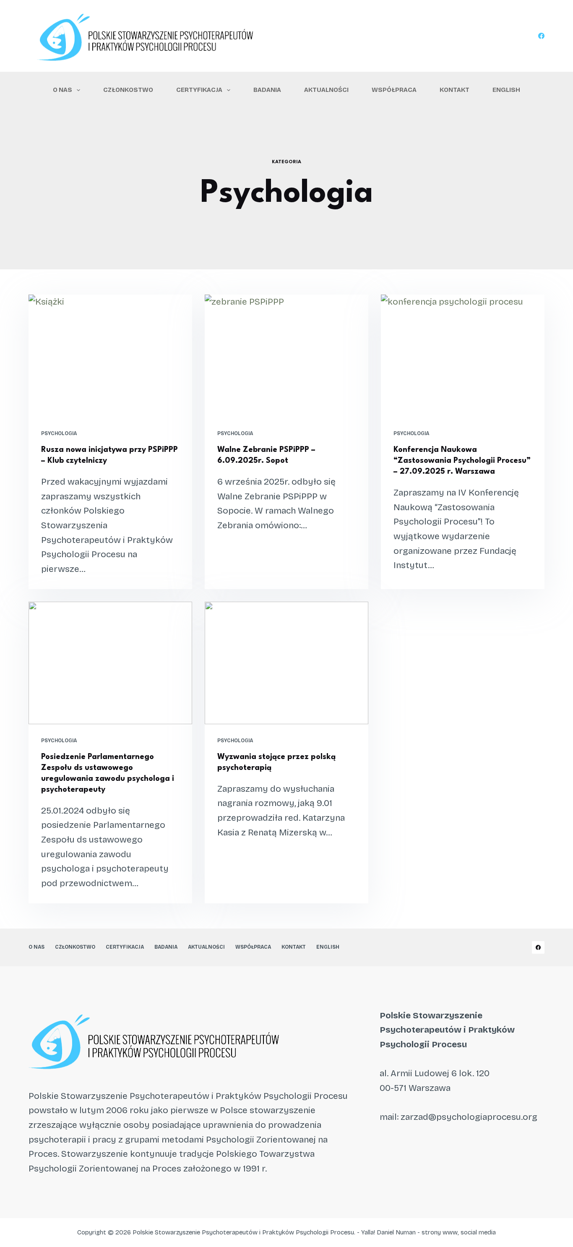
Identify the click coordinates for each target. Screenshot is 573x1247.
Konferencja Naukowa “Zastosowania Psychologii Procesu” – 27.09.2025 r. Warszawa (462, 460)
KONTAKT (454, 90)
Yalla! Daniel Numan (388, 1232)
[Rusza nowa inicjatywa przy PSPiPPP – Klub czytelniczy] (110, 356)
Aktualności (326, 90)
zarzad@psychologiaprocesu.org (469, 1116)
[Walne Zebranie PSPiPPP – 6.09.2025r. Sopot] (286, 356)
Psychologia (59, 433)
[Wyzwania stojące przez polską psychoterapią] (286, 663)
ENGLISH (506, 90)
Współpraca (394, 90)
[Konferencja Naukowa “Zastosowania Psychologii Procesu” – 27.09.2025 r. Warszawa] (462, 356)
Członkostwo (128, 90)
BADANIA (267, 90)
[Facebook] (541, 36)
